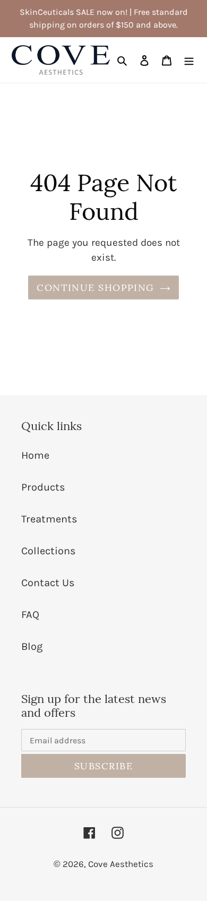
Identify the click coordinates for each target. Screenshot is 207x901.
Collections (48, 551)
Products (43, 487)
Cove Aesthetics (120, 864)
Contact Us (48, 583)
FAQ (30, 614)
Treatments (49, 519)
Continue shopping (95, 287)
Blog (31, 646)
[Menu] (189, 60)
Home (35, 455)
